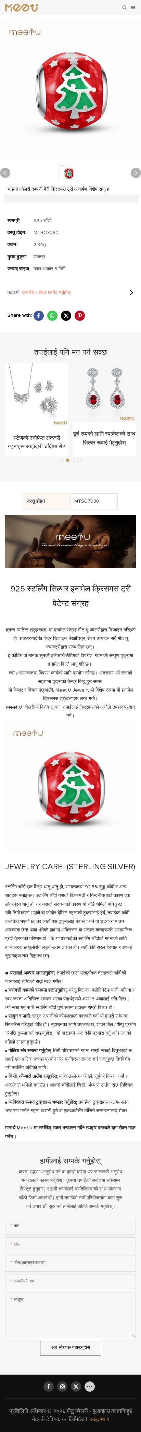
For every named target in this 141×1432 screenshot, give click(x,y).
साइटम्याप (100, 1419)
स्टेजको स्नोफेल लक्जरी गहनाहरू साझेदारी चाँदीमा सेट (36, 442)
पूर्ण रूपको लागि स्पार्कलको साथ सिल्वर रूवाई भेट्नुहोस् (104, 438)
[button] (62, 460)
